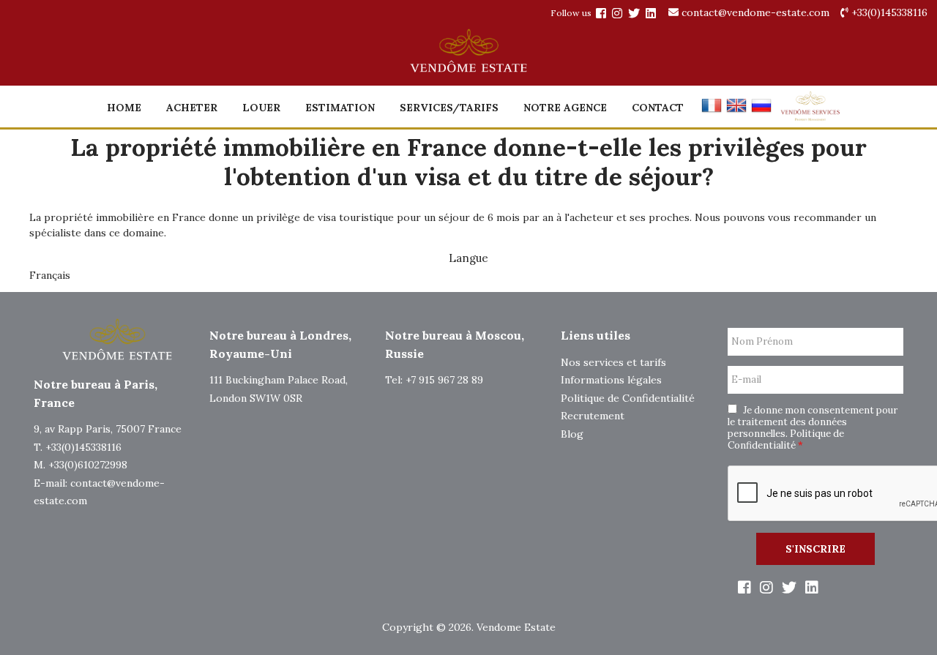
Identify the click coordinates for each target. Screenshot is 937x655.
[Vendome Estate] (601, 13)
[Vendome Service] (810, 117)
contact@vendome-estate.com (754, 12)
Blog (572, 434)
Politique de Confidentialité (628, 398)
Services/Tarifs (449, 107)
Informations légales (611, 379)
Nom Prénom (762, 342)
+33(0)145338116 (887, 12)
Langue (468, 258)
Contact (658, 107)
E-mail (746, 380)
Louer (261, 107)
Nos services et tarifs (613, 362)
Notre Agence (565, 107)
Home (124, 107)
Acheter (191, 107)
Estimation (340, 107)
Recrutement (592, 415)
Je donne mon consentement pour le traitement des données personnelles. (812, 428)
